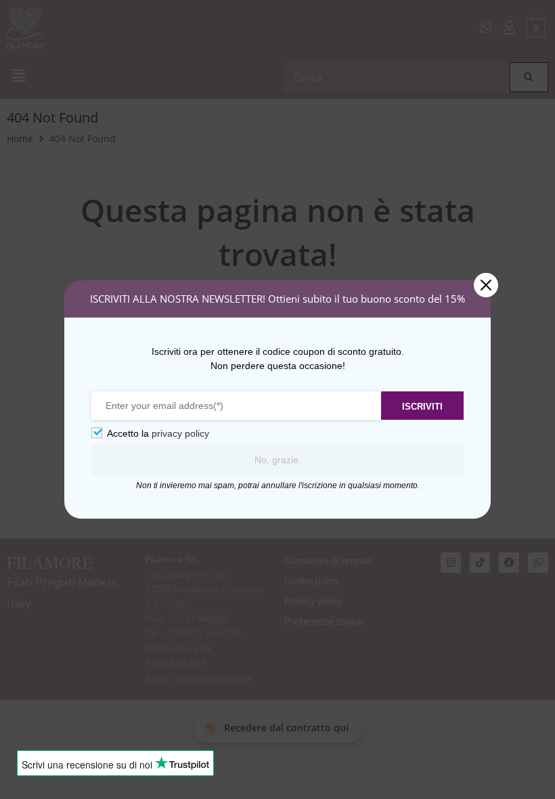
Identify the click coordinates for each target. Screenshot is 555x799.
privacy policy (180, 433)
